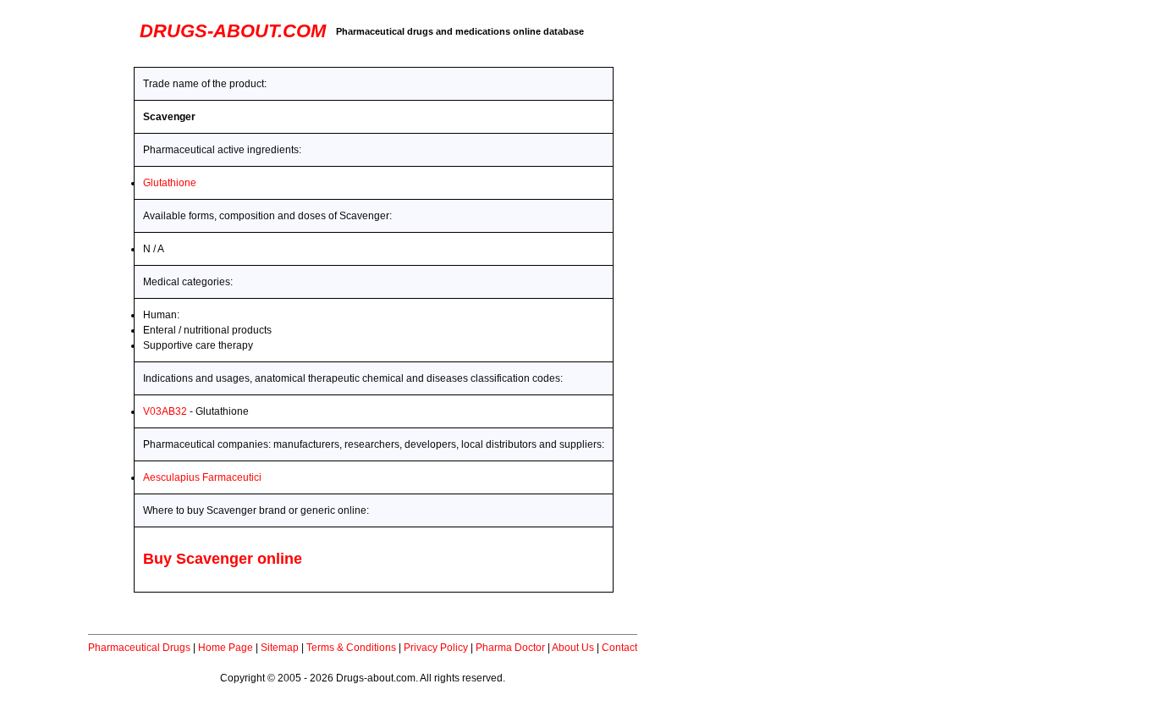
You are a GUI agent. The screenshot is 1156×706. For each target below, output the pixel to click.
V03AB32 (165, 411)
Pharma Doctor (510, 648)
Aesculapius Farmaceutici (202, 477)
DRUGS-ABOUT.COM (233, 30)
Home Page (225, 648)
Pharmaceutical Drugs (139, 648)
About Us (573, 648)
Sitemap (280, 648)
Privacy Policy (436, 648)
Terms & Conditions (351, 648)
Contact (619, 648)
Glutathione (169, 183)
